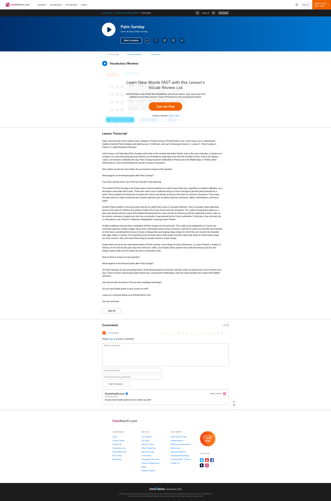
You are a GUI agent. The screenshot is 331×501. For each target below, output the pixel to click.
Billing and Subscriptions (181, 444)
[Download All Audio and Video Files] (182, 40)
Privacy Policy (194, 494)
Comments (156, 54)
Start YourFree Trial (320, 4)
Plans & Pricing (148, 452)
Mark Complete (131, 40)
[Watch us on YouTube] (207, 460)
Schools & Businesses (151, 463)
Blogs (144, 467)
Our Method (146, 437)
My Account (175, 448)
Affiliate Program (148, 471)
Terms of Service (192, 496)
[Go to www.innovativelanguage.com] (165, 488)
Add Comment (116, 384)
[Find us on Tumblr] (202, 465)
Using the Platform (178, 452)
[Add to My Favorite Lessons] (156, 40)
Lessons (41, 5)
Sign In (306, 5)
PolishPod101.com (181, 494)
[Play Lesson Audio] (108, 29)
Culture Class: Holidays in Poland (126, 13)
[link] (197, 13)
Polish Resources (119, 452)
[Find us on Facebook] (212, 460)
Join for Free (165, 106)
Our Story (145, 440)
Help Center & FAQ (178, 437)
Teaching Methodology (180, 456)
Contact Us (175, 463)
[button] (297, 4)
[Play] (104, 63)
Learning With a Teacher (181, 459)
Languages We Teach (150, 459)
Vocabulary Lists (119, 448)
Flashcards (117, 444)
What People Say (149, 448)
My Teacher (71, 5)
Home (114, 437)
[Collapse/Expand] (165, 325)
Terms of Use (207, 494)
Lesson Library (107, 13)
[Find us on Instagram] (207, 465)
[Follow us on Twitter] (202, 460)
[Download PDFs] (173, 40)
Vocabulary (56, 5)
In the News (146, 456)
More (83, 5)
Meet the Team (148, 444)
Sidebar (225, 13)
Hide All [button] (111, 311)
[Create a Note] (164, 40)
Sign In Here (174, 116)
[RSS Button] (104, 333)
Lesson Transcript (134, 54)
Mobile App (117, 459)
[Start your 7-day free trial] (208, 439)
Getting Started (177, 440)
